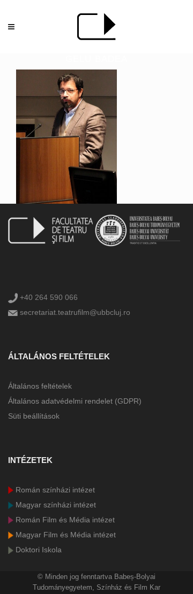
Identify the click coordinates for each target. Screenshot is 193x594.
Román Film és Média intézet (64, 519)
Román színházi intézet (54, 489)
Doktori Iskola (37, 549)
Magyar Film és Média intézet (64, 534)
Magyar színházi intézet (54, 504)
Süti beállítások (34, 416)
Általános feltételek (40, 386)
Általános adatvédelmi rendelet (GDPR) (75, 401)
